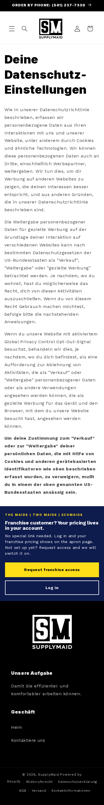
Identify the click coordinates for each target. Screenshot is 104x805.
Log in (52, 587)
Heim (16, 727)
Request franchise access (52, 569)
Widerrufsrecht (39, 782)
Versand (39, 791)
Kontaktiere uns (28, 740)
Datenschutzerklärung (77, 782)
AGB (23, 791)
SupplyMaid (48, 774)
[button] (11, 28)
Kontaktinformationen (71, 791)
